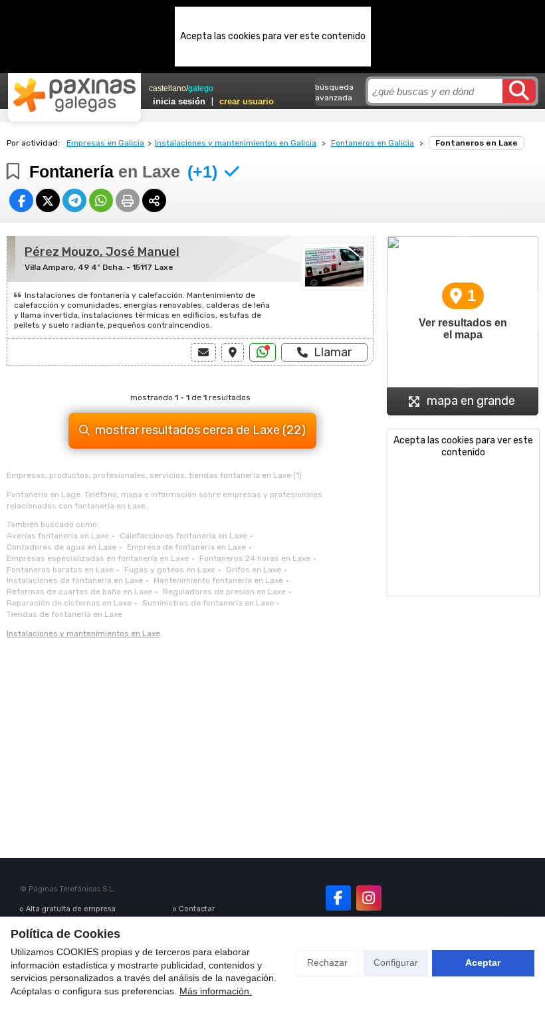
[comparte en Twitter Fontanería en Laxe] (48, 200)
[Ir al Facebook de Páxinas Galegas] (338, 898)
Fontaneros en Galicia (372, 143)
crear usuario (246, 101)
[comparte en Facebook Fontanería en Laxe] (21, 200)
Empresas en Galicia (105, 143)
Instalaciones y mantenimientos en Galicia (235, 143)
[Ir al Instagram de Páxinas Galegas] (369, 898)
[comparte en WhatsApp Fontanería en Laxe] (101, 200)
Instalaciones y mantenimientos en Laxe (83, 633)
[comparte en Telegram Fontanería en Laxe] (74, 200)
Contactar (197, 909)
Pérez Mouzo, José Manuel (102, 252)
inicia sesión (179, 101)
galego (200, 88)
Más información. (215, 991)
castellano (167, 88)
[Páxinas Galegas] (74, 95)
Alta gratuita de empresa (71, 909)
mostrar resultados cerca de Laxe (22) (200, 430)
